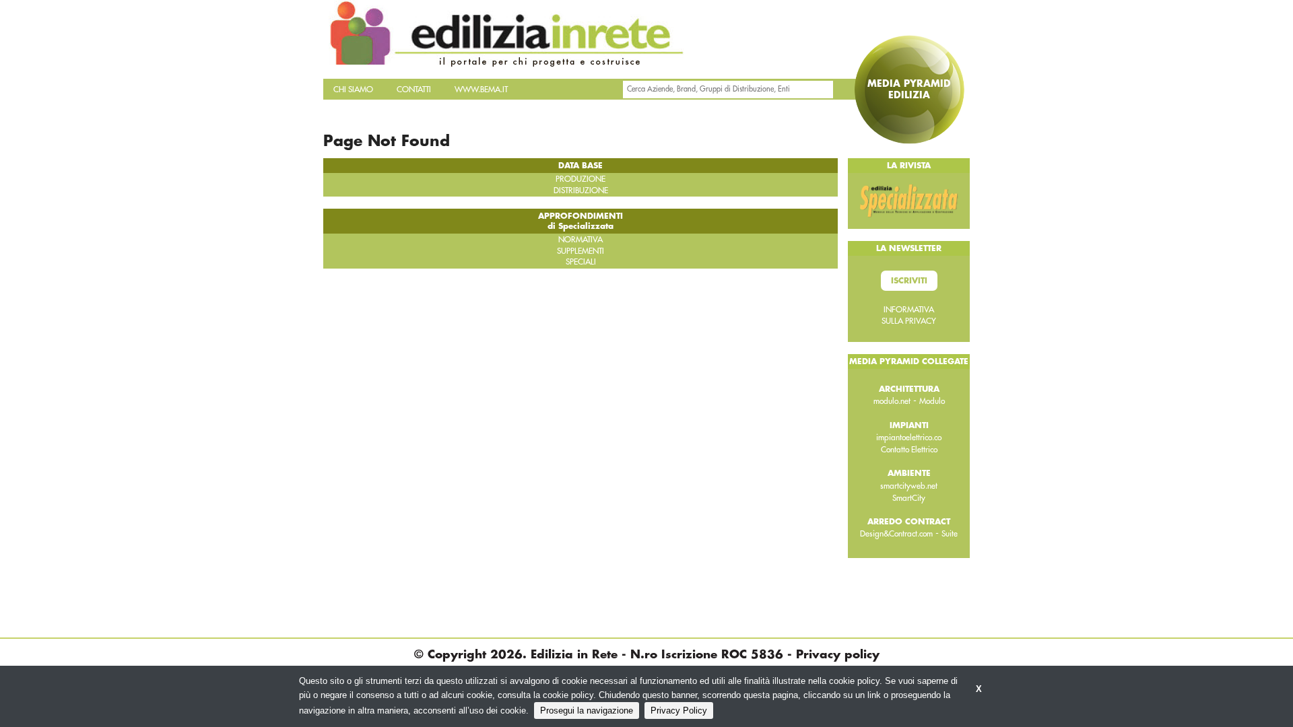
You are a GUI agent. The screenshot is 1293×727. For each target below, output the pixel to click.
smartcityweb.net (908, 486)
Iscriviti (909, 281)
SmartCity (908, 498)
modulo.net (891, 401)
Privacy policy (838, 654)
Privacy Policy (679, 710)
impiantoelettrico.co (908, 438)
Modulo (932, 401)
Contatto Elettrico (909, 450)
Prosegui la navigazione (586, 710)
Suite (949, 534)
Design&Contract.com (896, 534)
